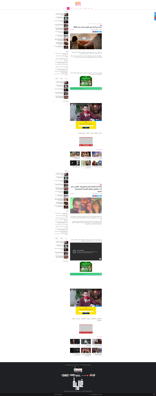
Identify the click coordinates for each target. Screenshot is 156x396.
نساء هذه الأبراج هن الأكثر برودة (76, 166)
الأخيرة (66, 78)
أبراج (68, 8)
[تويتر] (99, 32)
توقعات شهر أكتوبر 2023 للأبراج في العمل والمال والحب (86, 158)
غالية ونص (85, 8)
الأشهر (61, 78)
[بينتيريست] (95, 32)
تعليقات (57, 78)
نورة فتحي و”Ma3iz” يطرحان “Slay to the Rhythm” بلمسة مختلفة (59, 25)
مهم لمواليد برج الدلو (81, 133)
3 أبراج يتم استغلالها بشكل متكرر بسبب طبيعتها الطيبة (76, 158)
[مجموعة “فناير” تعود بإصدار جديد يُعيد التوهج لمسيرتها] (66, 36)
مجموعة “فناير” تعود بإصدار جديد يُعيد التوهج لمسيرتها (59, 35)
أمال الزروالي (100, 29)
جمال (77, 8)
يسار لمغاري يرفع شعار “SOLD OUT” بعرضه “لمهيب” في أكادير (58, 46)
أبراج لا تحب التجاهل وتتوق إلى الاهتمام (97, 166)
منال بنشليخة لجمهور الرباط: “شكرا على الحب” (59, 21)
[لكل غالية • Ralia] (78, 3)
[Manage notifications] (154, 394)
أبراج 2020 (96, 133)
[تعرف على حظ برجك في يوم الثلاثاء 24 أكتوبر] (97, 154)
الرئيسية (92, 8)
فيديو (65, 8)
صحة (75, 8)
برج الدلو (87, 133)
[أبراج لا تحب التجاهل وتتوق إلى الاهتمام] (97, 163)
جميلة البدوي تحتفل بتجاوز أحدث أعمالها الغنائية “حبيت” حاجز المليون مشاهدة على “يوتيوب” (59, 28)
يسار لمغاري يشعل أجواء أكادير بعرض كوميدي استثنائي (59, 17)
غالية (90, 394)
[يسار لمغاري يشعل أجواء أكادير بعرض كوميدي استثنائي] (66, 18)
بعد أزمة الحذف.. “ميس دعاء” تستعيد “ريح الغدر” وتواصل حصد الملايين (59, 14)
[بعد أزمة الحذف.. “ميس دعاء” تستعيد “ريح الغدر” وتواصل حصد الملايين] (66, 14)
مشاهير (89, 8)
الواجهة (92, 133)
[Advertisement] (86, 17)
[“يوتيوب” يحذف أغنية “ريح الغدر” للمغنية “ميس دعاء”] (66, 32)
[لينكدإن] (97, 32)
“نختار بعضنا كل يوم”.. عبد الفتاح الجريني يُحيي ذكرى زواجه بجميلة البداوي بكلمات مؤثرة (59, 39)
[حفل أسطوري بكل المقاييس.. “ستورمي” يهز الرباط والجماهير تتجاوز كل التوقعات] (66, 43)
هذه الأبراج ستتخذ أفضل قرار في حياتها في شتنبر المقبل (86, 167)
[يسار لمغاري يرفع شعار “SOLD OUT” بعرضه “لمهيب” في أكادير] (66, 47)
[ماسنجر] (93, 32)
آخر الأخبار (81, 8)
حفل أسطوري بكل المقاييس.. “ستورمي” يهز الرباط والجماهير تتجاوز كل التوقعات (59, 43)
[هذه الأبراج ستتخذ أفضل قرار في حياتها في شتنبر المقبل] (86, 163)
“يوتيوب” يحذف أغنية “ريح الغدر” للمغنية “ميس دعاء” (59, 32)
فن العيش (72, 8)
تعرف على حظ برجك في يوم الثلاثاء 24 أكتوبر (97, 158)
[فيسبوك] (101, 32)
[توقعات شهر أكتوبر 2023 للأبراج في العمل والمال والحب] (86, 154)
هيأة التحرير (55, 394)
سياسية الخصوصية (60, 394)
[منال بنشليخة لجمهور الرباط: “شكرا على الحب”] (66, 21)
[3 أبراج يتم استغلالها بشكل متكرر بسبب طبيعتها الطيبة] (75, 154)
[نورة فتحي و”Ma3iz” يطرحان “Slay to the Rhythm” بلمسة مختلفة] (66, 25)
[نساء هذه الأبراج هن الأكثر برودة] (75, 163)
